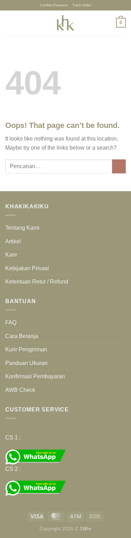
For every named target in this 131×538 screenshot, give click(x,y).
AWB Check (20, 390)
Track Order (81, 5)
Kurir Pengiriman (26, 349)
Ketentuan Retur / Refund (36, 282)
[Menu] (9, 22)
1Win (86, 528)
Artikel (13, 241)
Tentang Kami (22, 228)
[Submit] (119, 166)
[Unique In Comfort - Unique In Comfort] (65, 22)
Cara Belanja (21, 336)
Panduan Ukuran (26, 363)
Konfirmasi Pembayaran (35, 376)
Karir (11, 255)
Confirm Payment (53, 5)
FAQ (10, 322)
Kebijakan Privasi (27, 268)
